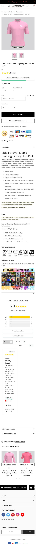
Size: (3, 95)
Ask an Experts (20, 442)
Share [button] (9, 405)
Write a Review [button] (19, 331)
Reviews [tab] (6, 342)
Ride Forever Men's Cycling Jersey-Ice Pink (9, 391)
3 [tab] (19, 478)
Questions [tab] (19, 342)
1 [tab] (16, 478)
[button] (7, 411)
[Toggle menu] (3, 6)
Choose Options (9, 464)
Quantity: (4, 104)
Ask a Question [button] (19, 336)
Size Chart (31, 95)
